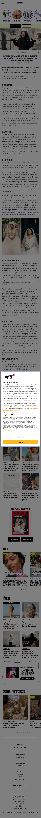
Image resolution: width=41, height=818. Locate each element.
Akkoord (20, 442)
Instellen (20, 437)
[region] (20, 409)
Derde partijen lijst (7, 430)
